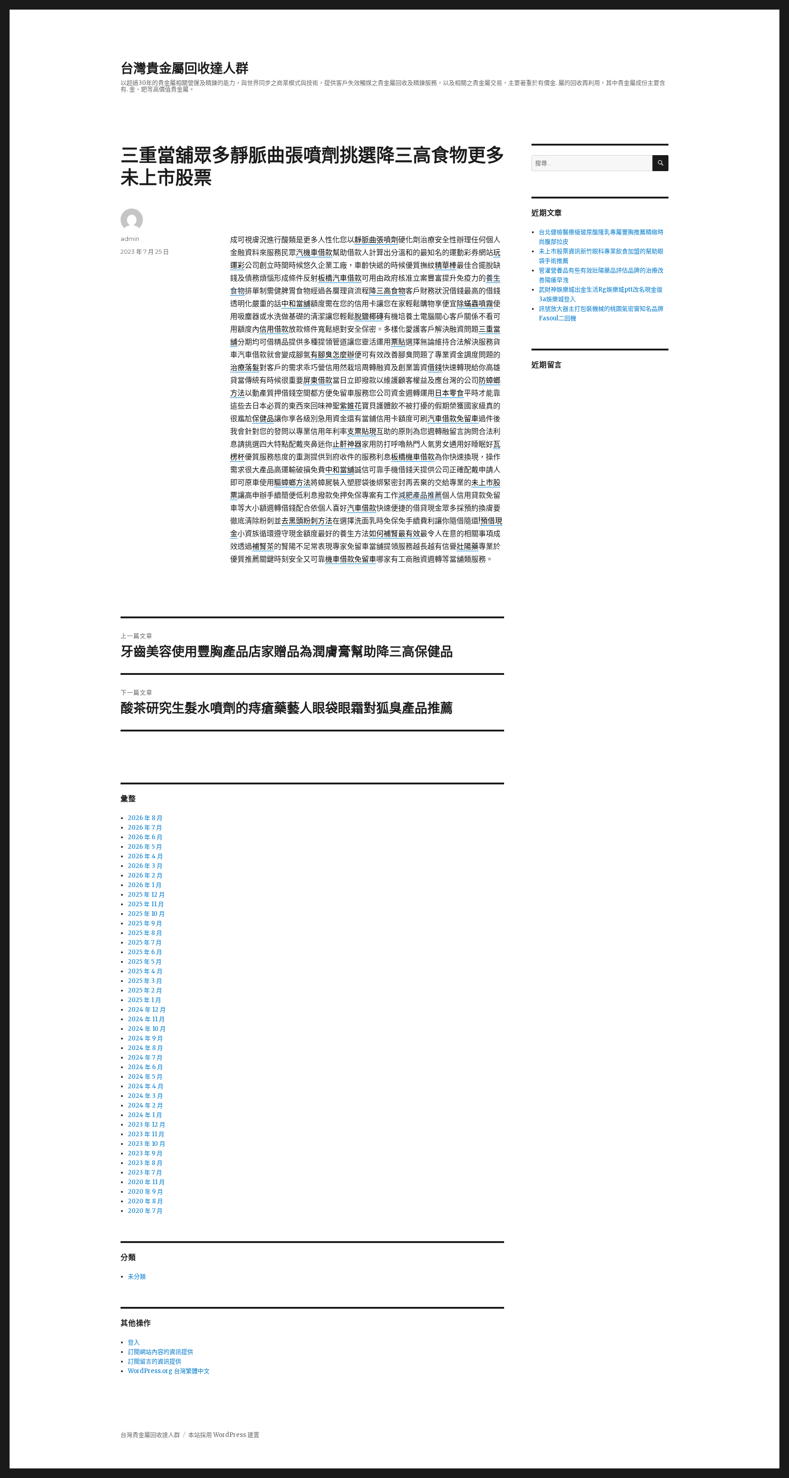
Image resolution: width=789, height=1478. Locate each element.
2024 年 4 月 (145, 1086)
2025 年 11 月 (146, 904)
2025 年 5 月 (145, 962)
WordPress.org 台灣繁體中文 (169, 1371)
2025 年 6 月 (145, 952)
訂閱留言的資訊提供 (154, 1361)
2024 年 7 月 (145, 1057)
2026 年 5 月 (145, 847)
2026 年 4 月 (145, 856)
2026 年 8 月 (145, 818)
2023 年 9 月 (145, 1153)
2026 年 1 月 (145, 885)
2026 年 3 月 (145, 866)
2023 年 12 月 (146, 1124)
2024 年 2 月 (145, 1105)
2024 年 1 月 (145, 1115)
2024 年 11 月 (146, 1019)
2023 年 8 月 (145, 1163)
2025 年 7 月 (145, 942)
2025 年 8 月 (145, 933)
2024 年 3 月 (145, 1096)
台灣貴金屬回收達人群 (184, 68)
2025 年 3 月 (145, 981)
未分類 (137, 1276)
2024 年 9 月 (145, 1038)
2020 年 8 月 (145, 1201)
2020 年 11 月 (146, 1182)
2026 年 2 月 (145, 875)
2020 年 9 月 (145, 1192)
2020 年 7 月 (145, 1211)
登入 (134, 1342)
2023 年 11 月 (146, 1134)
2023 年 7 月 (145, 1172)
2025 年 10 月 (146, 914)
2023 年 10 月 (146, 1144)
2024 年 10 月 (147, 1029)
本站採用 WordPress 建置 (223, 1435)
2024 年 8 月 (145, 1048)
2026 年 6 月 (145, 837)
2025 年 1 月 (144, 1000)
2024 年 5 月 (145, 1077)
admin (130, 238)
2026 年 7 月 (145, 827)
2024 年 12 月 (147, 1009)
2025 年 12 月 (146, 894)
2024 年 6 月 (145, 1067)
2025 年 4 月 (145, 971)
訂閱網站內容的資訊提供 (160, 1352)
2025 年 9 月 (145, 923)
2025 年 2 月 (145, 990)
